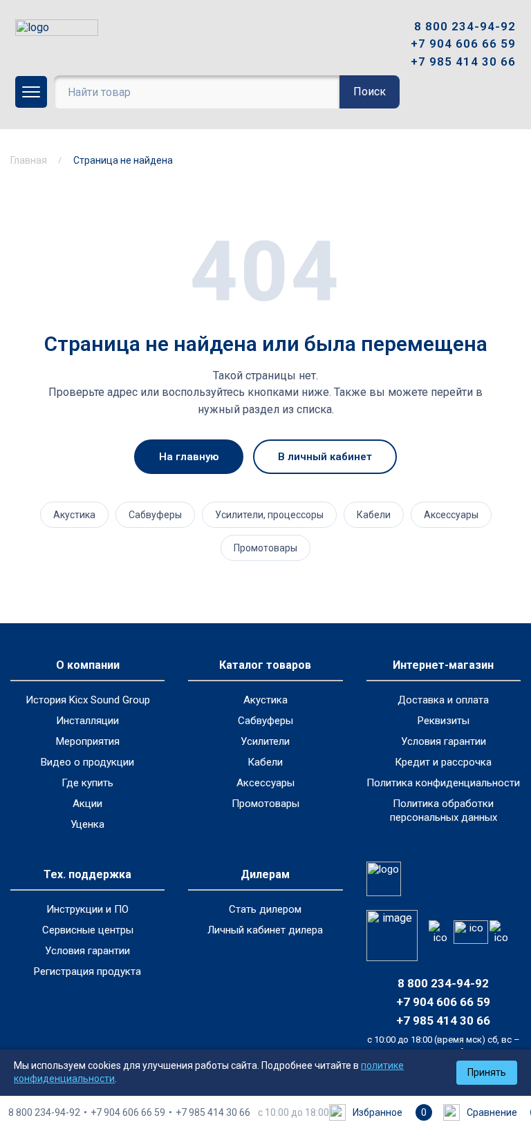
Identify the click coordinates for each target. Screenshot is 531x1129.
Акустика (74, 514)
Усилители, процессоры (269, 514)
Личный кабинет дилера (265, 930)
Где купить (87, 783)
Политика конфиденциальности (443, 783)
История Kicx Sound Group (88, 700)
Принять (486, 1072)
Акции (87, 803)
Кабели (374, 514)
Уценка (87, 824)
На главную (188, 456)
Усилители (265, 741)
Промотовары (265, 547)
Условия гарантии (443, 741)
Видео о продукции (87, 762)
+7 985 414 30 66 (463, 61)
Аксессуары (451, 514)
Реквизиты (443, 720)
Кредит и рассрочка (443, 762)
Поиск (369, 91)
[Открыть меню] (31, 92)
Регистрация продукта (87, 971)
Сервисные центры (87, 930)
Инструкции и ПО (87, 909)
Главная (28, 160)
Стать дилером (265, 909)
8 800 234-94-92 (465, 26)
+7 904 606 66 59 (463, 43)
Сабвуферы (155, 514)
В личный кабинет (325, 456)
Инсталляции (87, 720)
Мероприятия (88, 741)
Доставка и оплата (443, 700)
